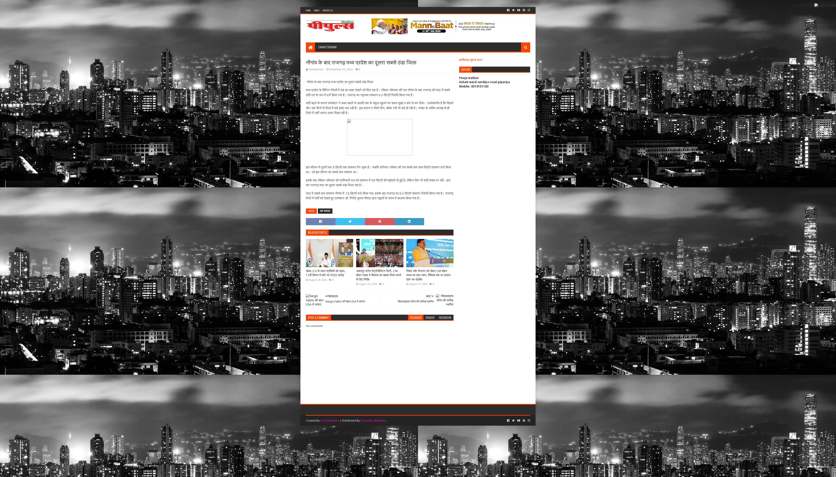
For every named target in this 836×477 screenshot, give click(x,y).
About (316, 10)
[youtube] (518, 10)
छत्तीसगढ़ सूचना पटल (470, 60)
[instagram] (528, 10)
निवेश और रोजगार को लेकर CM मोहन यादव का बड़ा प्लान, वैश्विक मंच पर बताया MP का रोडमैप (428, 275)
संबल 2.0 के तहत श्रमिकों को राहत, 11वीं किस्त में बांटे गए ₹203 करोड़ (325, 273)
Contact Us (328, 10)
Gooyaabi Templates (373, 420)
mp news (325, 211)
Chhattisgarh (327, 47)
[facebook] (508, 10)
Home (308, 10)
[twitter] (513, 10)
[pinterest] (524, 10)
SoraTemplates (329, 420)
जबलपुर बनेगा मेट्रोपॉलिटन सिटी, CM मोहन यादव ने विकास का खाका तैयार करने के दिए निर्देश (378, 275)
